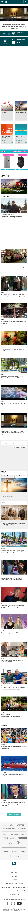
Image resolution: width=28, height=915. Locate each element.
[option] (14, 186)
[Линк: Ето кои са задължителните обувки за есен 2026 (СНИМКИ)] (14, 569)
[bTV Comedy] (12, 876)
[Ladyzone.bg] (12, 889)
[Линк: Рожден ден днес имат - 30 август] (14, 678)
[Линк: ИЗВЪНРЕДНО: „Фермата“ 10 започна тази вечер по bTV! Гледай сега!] (14, 761)
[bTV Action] (6, 879)
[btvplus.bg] (5, 885)
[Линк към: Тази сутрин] (21, 135)
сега (4, 33)
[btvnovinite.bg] (13, 885)
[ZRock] (18, 907)
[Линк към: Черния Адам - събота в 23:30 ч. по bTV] (14, 449)
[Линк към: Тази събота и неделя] (7, 135)
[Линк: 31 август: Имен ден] (14, 542)
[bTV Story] (15, 879)
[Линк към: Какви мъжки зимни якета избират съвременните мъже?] (14, 211)
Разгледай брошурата (19, 151)
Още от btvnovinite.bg (14, 865)
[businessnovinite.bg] (22, 885)
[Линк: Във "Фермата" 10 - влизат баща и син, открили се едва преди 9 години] (14, 733)
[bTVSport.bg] (21, 889)
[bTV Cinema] (20, 876)
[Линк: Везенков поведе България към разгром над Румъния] (14, 792)
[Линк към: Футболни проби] (21, 112)
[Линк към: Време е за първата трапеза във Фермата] (14, 262)
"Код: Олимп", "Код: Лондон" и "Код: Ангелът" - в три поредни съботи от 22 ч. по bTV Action (14, 26)
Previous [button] (3, 186)
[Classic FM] (10, 907)
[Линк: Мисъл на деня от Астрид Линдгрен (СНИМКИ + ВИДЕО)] (14, 706)
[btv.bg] (5, 876)
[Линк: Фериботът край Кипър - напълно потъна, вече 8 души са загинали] (14, 820)
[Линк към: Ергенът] (7, 112)
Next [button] (24, 186)
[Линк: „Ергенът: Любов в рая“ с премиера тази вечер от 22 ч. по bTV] (14, 596)
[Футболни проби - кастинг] (14, 186)
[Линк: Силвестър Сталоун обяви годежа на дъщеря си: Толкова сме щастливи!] (14, 651)
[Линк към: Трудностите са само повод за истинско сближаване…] (14, 316)
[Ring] (23, 879)
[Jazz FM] (22, 902)
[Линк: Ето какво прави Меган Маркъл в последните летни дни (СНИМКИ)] (14, 624)
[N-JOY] (6, 903)
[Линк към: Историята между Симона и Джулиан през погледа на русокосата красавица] (14, 289)
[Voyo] (5, 889)
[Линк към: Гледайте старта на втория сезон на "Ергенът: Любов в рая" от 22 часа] (14, 422)
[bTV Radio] (14, 902)
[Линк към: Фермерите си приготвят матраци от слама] (14, 395)
